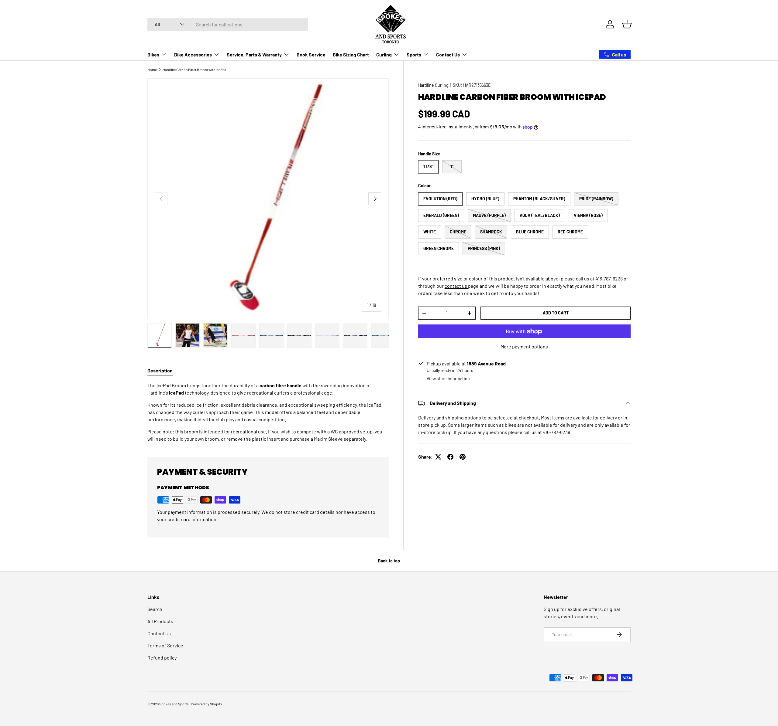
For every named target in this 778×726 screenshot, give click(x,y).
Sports (414, 54)
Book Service (311, 54)
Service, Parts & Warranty (254, 54)
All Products (160, 621)
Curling (384, 54)
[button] (627, 24)
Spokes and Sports (174, 704)
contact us (456, 286)
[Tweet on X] (438, 457)
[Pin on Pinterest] (462, 457)
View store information (448, 378)
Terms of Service (165, 645)
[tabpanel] (268, 412)
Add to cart (556, 312)
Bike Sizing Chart (351, 54)
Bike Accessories (193, 54)
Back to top (389, 560)
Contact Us (448, 54)
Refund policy (162, 657)
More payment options (524, 346)
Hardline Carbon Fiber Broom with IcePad (194, 69)
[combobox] (227, 24)
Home (152, 69)
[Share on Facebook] (450, 457)
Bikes (153, 54)
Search (154, 609)
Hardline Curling (433, 85)
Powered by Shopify (206, 704)
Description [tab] (160, 370)
